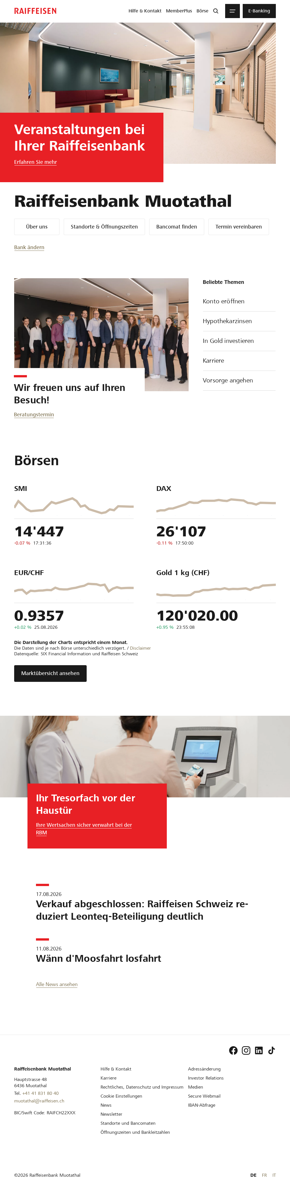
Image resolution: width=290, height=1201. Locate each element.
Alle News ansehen (57, 984)
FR (264, 1175)
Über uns (37, 227)
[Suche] (216, 11)
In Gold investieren (228, 340)
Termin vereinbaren (239, 227)
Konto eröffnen (224, 301)
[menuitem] (145, 11)
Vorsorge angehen (228, 380)
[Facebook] (233, 1050)
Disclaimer (140, 648)
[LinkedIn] (259, 1050)
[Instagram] (246, 1050)
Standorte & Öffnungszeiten (104, 227)
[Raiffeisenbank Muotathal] (35, 11)
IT (274, 1175)
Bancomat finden (176, 227)
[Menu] (232, 11)
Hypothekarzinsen (227, 321)
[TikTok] (271, 1050)
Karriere (213, 360)
